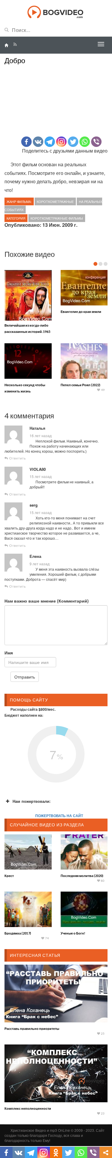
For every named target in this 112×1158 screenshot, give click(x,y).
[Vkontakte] (38, 141)
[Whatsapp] (84, 141)
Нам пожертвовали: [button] (31, 801)
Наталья (37, 428)
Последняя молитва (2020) (82, 876)
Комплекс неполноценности (27, 1108)
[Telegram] (50, 141)
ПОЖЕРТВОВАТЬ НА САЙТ (59, 815)
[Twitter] (73, 141)
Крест (9, 876)
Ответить (17, 458)
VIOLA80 (38, 469)
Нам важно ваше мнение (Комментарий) (46, 601)
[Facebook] (26, 141)
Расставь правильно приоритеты (31, 1028)
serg (34, 505)
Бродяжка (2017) (17, 933)
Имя (8, 653)
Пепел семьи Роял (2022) (80, 385)
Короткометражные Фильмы (56, 218)
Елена (35, 556)
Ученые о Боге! (73, 933)
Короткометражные (55, 201)
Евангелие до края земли (81, 311)
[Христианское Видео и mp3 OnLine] (56, 11)
